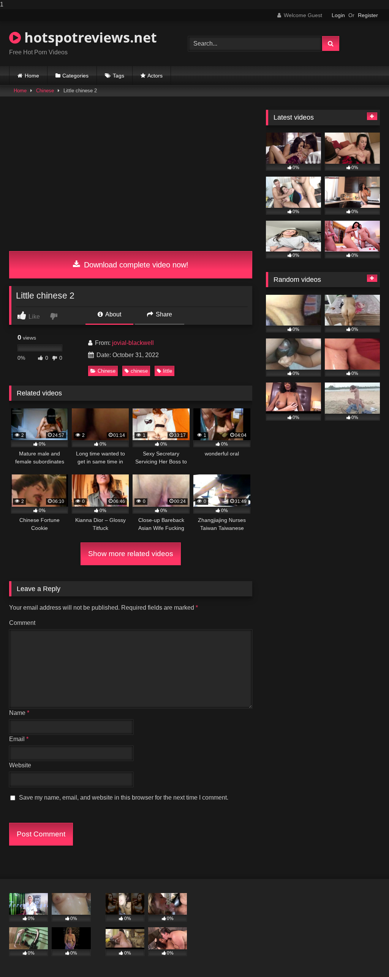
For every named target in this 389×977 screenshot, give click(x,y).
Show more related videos (130, 554)
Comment (22, 623)
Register (368, 15)
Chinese (45, 90)
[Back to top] (365, 956)
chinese (139, 371)
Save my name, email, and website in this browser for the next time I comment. (123, 797)
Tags (118, 76)
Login (338, 15)
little (167, 371)
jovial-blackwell (133, 343)
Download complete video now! (135, 265)
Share (163, 314)
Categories (75, 76)
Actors (155, 76)
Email (18, 739)
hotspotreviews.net (89, 37)
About (112, 314)
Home (32, 76)
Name (19, 713)
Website (20, 765)
